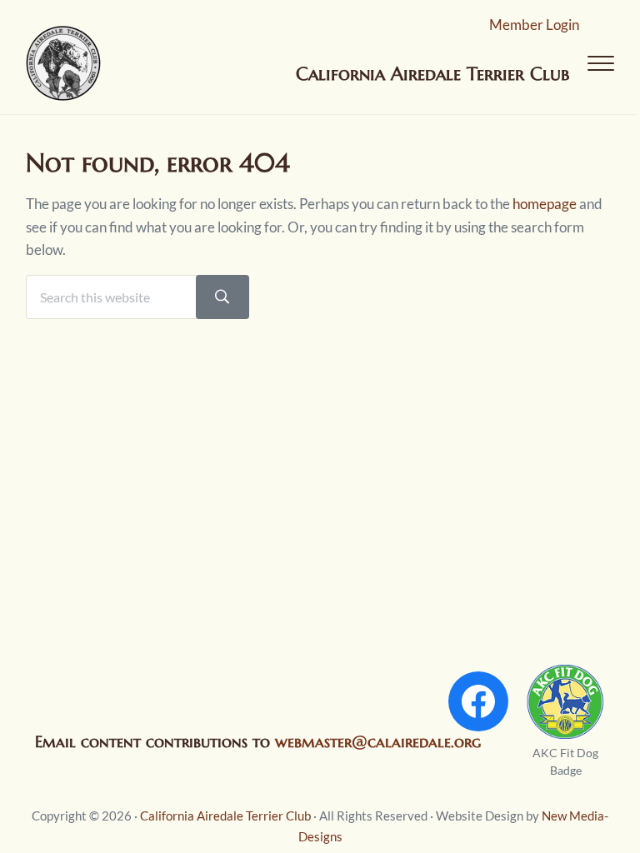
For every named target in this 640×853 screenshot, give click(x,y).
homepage (544, 203)
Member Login (534, 24)
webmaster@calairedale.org (378, 741)
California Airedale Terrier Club (225, 815)
